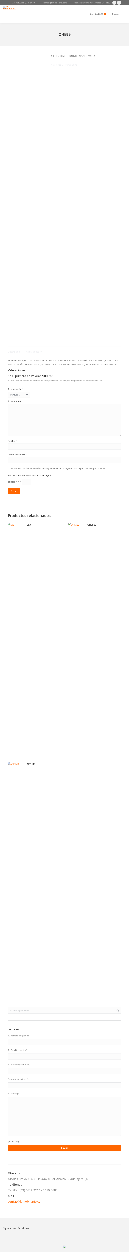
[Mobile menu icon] (124, 14)
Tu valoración (15, 401)
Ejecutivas (66, 65)
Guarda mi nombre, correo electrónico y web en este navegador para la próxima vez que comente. (58, 468)
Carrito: (97, 14)
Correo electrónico (17, 454)
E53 (29, 524)
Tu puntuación (15, 389)
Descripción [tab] (14, 351)
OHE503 (91, 524)
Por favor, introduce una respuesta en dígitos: (30, 475)
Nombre (12, 440)
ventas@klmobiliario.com (25, 1201)
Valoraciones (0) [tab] (34, 351)
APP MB (31, 763)
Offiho (74, 65)
